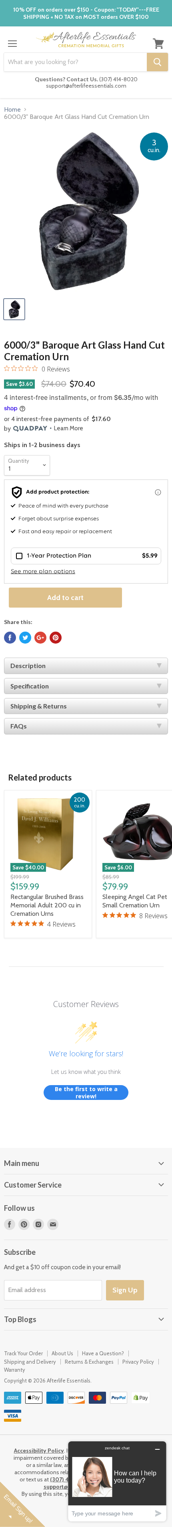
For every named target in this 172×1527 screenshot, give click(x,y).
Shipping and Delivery (30, 1361)
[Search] (157, 62)
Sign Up (125, 1290)
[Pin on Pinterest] (56, 638)
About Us (62, 1353)
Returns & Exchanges (89, 1361)
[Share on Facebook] (10, 638)
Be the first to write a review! (86, 1092)
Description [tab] (28, 665)
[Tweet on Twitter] (25, 638)
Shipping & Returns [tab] (38, 706)
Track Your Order (23, 1353)
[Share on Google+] (40, 638)
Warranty (14, 1369)
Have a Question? (103, 1353)
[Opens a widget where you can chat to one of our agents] (117, 1481)
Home (12, 109)
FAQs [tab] (18, 726)
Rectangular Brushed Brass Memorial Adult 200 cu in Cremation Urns (47, 905)
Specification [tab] (29, 686)
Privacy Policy (138, 1361)
